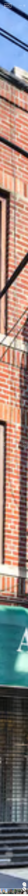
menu (20, 5)
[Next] (24, 444)
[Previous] (3, 444)
